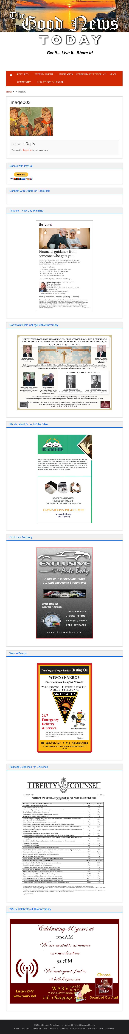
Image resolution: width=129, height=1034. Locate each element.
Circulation (36, 1028)
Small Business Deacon (85, 1025)
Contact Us (110, 1028)
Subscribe (54, 1028)
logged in (27, 150)
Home (9, 92)
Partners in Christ (95, 1028)
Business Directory (78, 1028)
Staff (46, 1028)
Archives (64, 1028)
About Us (25, 1028)
